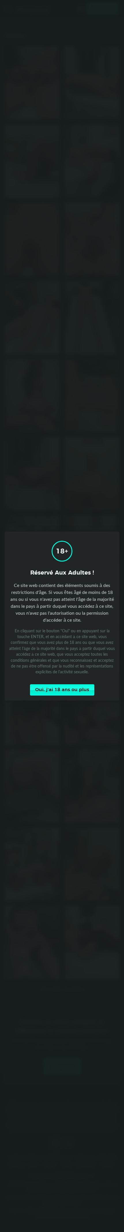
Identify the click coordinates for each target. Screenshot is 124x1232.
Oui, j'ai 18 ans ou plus (62, 689)
